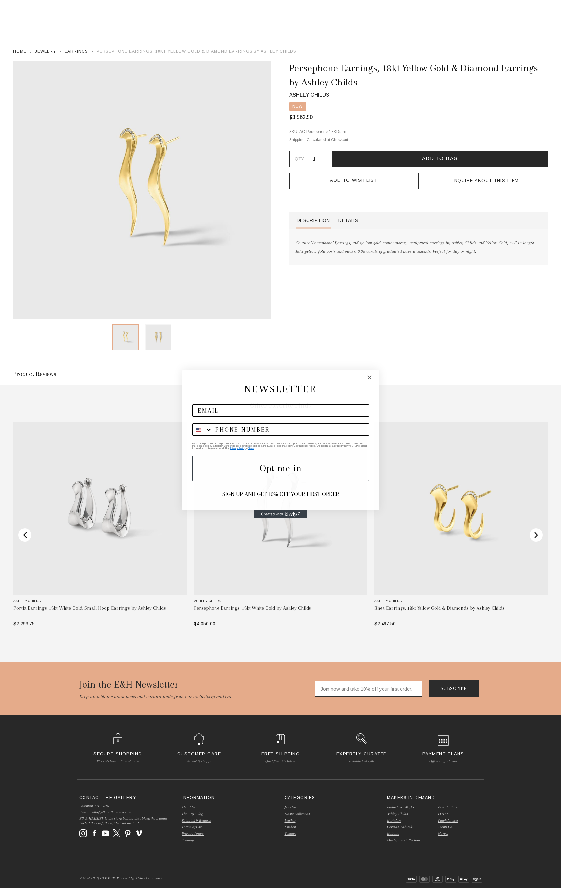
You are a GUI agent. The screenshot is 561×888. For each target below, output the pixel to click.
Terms (251, 448)
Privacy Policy (238, 448)
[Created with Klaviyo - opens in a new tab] (280, 514)
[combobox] (202, 429)
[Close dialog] (369, 377)
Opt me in (281, 468)
